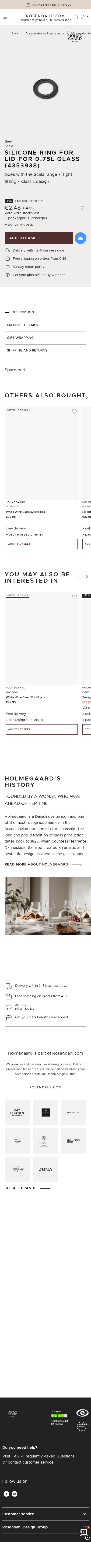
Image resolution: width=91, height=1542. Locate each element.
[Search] (76, 17)
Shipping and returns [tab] (27, 350)
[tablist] (45, 331)
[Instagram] (14, 1494)
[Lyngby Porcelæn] (45, 1141)
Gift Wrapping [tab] (20, 338)
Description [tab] (23, 312)
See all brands (21, 1188)
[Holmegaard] (17, 1141)
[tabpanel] (45, 370)
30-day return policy (51, 4)
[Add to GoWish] (80, 238)
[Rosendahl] (73, 1112)
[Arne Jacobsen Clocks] (73, 1141)
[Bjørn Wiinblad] (17, 1169)
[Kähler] (45, 1112)
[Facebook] (6, 1494)
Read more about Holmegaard (36, 864)
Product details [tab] (22, 325)
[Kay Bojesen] (17, 1112)
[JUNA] (45, 1169)
